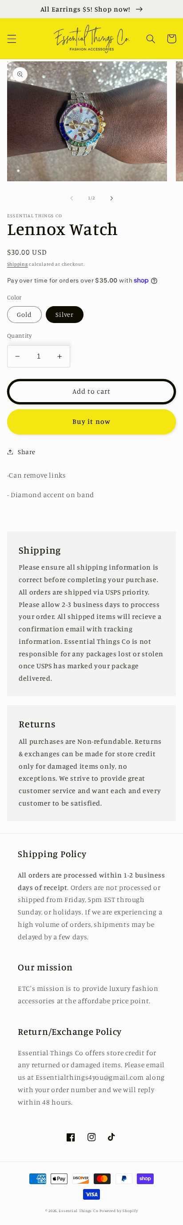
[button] (11, 38)
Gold (24, 314)
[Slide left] (71, 198)
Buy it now (91, 421)
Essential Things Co (78, 1210)
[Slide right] (111, 198)
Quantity (19, 335)
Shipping (17, 264)
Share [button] (27, 451)
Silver (65, 314)
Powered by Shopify (118, 1210)
